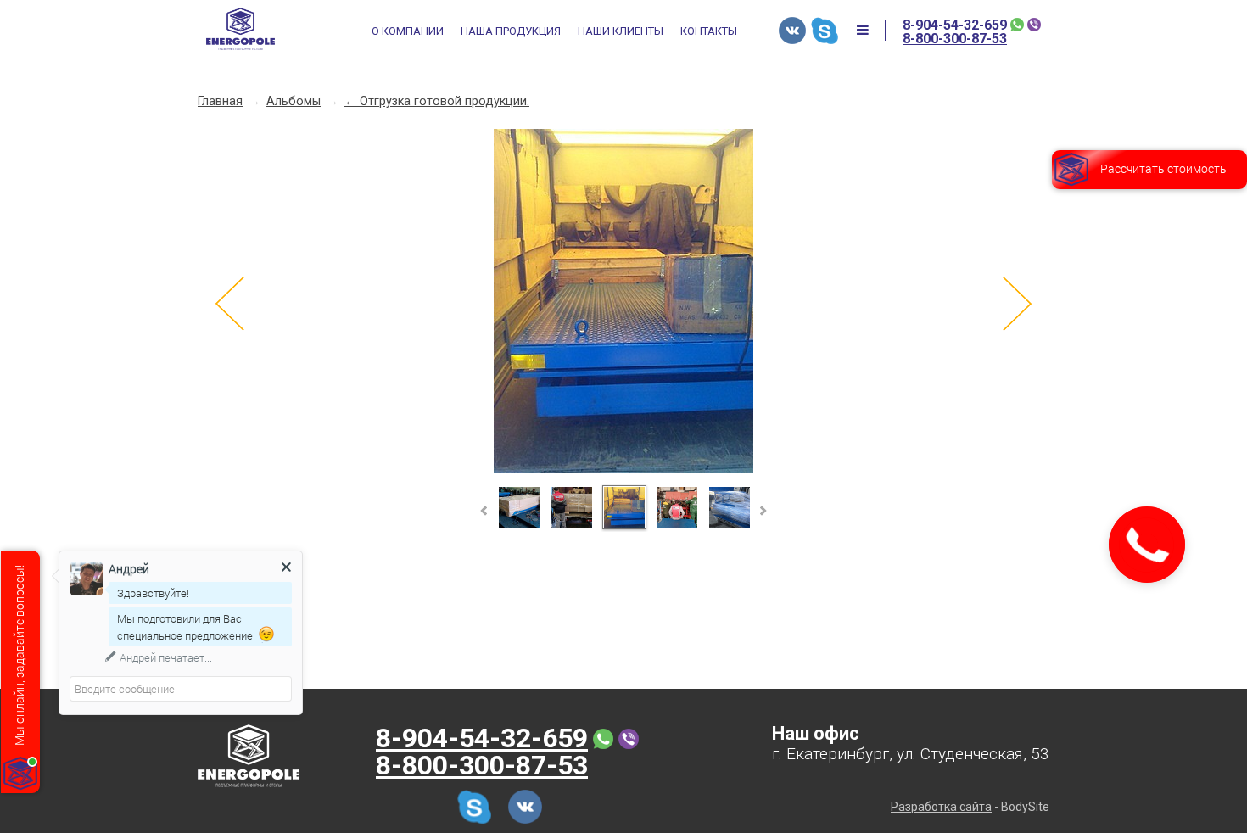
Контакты (708, 31)
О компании (408, 31)
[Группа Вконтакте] (792, 30)
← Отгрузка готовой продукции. (436, 101)
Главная (220, 101)
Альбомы (293, 101)
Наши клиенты (620, 31)
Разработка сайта (941, 806)
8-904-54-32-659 (955, 25)
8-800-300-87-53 (955, 39)
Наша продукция (511, 31)
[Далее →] (623, 470)
